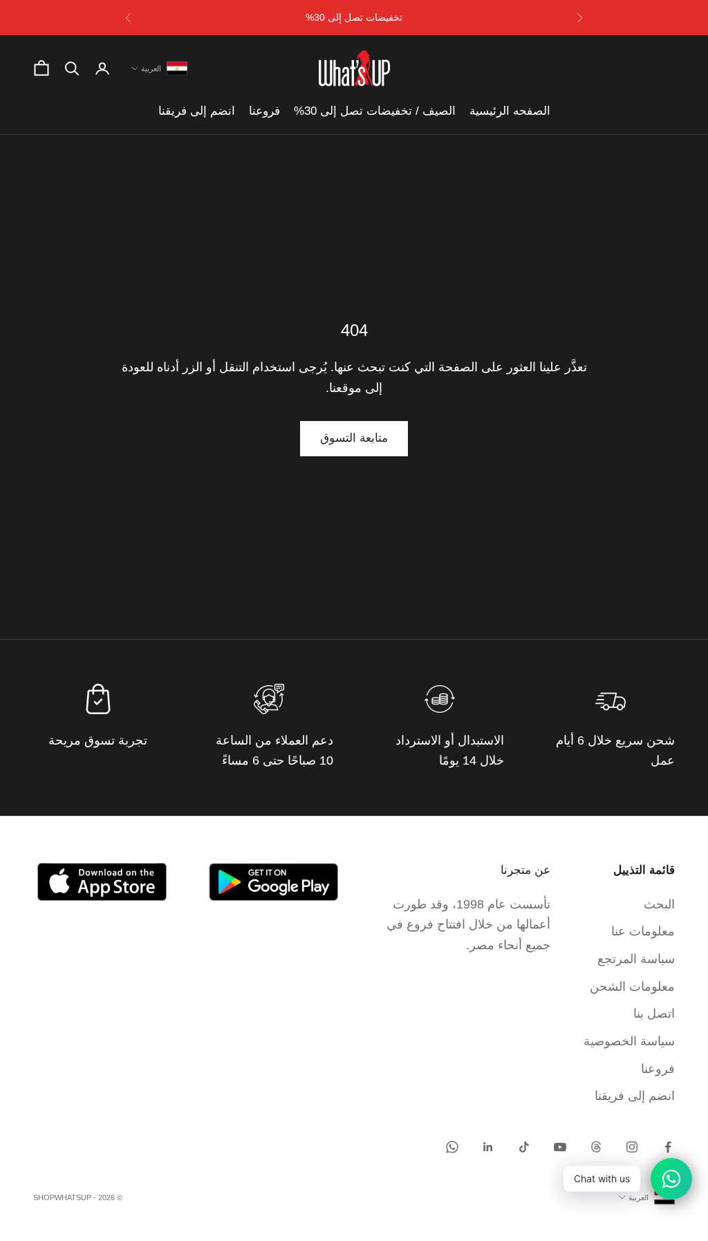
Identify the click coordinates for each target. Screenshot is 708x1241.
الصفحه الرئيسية (509, 111)
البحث (659, 904)
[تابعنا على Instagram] (632, 1147)
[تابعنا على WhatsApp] (452, 1147)
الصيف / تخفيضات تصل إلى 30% (375, 111)
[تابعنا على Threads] (596, 1147)
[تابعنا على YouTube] (560, 1147)
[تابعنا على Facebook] (668, 1147)
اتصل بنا (654, 1013)
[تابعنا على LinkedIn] (488, 1147)
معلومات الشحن (632, 986)
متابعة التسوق (354, 438)
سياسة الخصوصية (629, 1041)
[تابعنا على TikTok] (524, 1147)
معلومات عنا (643, 931)
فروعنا (264, 111)
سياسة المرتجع (636, 959)
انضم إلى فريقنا (196, 111)
